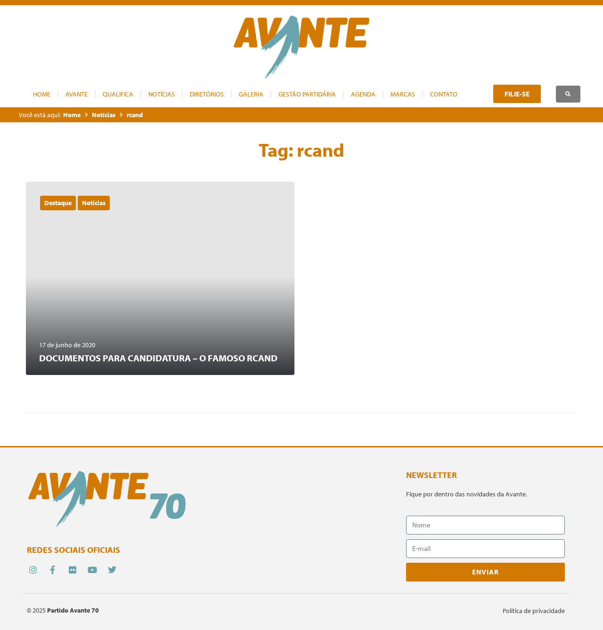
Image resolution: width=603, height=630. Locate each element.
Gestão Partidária (307, 94)
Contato (443, 94)
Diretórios (207, 94)
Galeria (251, 94)
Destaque (58, 203)
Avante (76, 94)
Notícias (161, 94)
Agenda (363, 94)
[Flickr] (72, 569)
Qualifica (118, 94)
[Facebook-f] (52, 569)
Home (41, 94)
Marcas (403, 94)
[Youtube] (92, 569)
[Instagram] (33, 569)
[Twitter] (112, 569)
